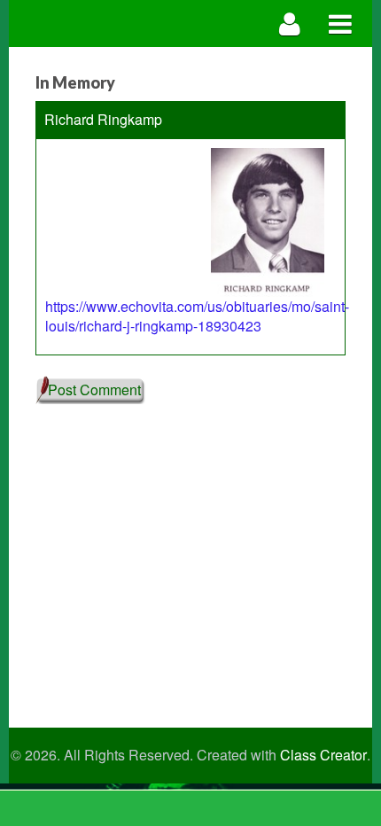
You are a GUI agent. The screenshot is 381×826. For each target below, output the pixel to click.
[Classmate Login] (290, 23)
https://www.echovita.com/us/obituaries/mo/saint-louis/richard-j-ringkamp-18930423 (197, 316)
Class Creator (323, 755)
